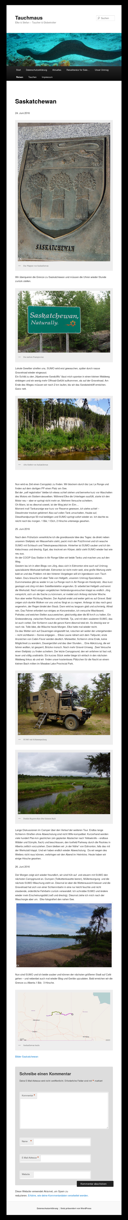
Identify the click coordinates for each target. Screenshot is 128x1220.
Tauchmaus (29, 17)
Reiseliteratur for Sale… (78, 69)
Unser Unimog (101, 69)
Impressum (47, 77)
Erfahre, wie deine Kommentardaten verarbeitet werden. (58, 1195)
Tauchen (32, 77)
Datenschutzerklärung (36, 69)
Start (18, 69)
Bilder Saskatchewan (26, 1056)
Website (26, 1174)
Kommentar (28, 1095)
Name (27, 1141)
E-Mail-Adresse (30, 1157)
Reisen (19, 77)
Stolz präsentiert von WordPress (75, 1208)
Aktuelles (56, 69)
